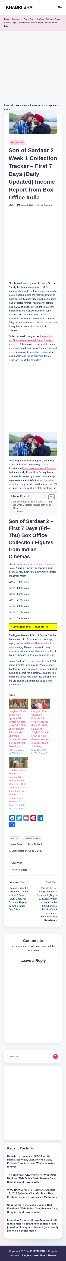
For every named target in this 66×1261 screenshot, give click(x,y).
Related (20, 511)
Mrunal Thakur (16, 844)
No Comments (46, 205)
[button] (19, 869)
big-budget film (38, 661)
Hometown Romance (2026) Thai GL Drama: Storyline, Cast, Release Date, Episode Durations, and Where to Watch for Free (31, 1161)
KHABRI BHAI (20, 7)
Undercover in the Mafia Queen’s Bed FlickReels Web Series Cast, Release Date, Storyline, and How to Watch (32, 1208)
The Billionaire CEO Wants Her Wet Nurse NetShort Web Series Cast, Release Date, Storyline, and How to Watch (31, 1178)
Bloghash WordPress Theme (39, 1255)
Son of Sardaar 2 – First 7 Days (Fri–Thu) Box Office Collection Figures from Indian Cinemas (32, 505)
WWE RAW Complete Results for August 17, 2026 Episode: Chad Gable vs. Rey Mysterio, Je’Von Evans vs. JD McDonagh (32, 1193)
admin (17, 863)
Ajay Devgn (15, 838)
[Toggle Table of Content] (50, 497)
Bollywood (16, 19)
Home (6, 19)
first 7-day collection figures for (39, 564)
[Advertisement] (33, 70)
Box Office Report (33, 838)
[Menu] (60, 7)
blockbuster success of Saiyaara (39, 468)
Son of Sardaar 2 (35, 844)
